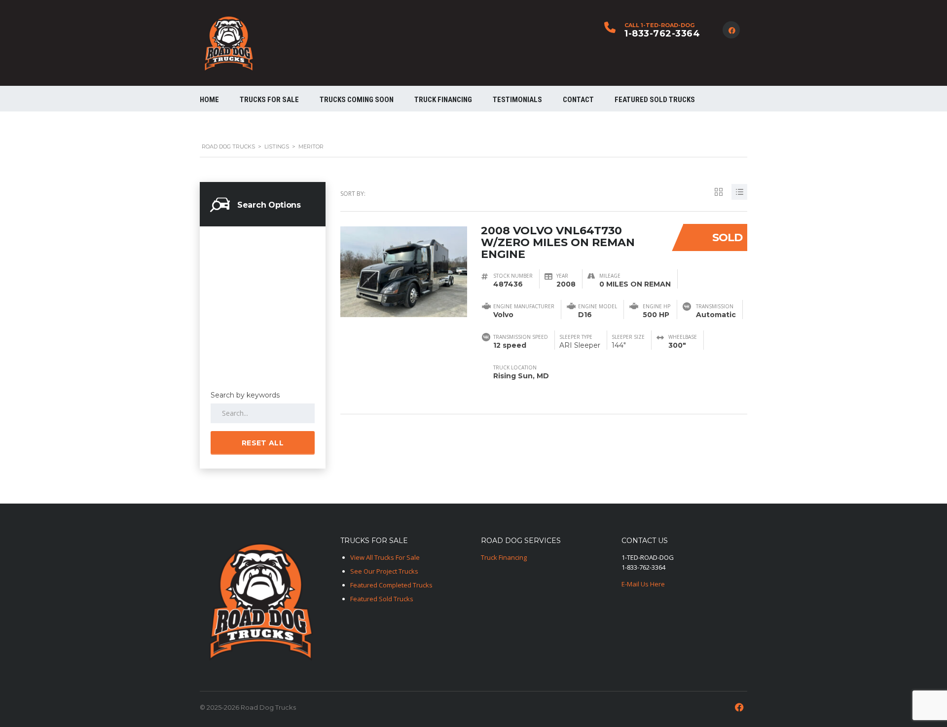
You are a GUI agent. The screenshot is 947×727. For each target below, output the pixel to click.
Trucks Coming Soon (357, 99)
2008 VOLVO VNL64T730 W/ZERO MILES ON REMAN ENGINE (558, 242)
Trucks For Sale (269, 99)
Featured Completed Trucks (391, 585)
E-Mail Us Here (643, 584)
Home (209, 99)
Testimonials (517, 99)
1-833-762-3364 (662, 33)
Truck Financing (504, 557)
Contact (578, 99)
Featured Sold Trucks (655, 99)
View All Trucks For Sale (385, 557)
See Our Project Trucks (384, 571)
